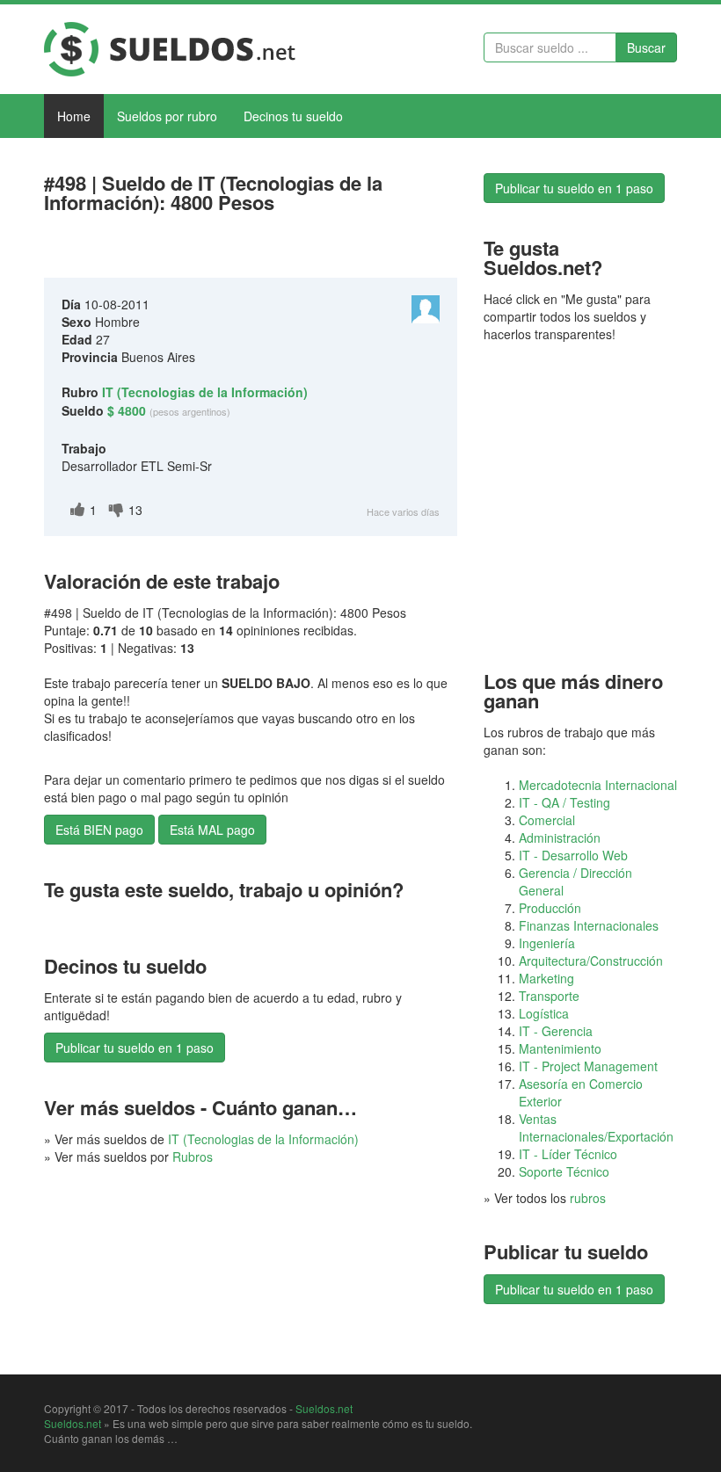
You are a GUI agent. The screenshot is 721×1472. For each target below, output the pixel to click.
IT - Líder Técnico (568, 1154)
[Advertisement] (249, 250)
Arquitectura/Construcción (591, 960)
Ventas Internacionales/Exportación (596, 1127)
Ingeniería (547, 943)
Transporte (549, 995)
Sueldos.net (324, 1408)
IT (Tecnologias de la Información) (263, 1139)
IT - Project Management (588, 1066)
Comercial (547, 820)
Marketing (546, 978)
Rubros (192, 1156)
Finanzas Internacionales (589, 925)
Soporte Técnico (564, 1171)
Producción (550, 908)
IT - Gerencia (556, 1031)
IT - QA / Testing (564, 802)
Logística (544, 1013)
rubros (588, 1198)
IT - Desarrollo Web (573, 855)
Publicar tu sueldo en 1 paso (134, 1047)
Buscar (646, 47)
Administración (560, 837)
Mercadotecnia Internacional (598, 785)
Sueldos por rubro (167, 116)
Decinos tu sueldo (293, 116)
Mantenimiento (560, 1048)
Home (74, 116)
